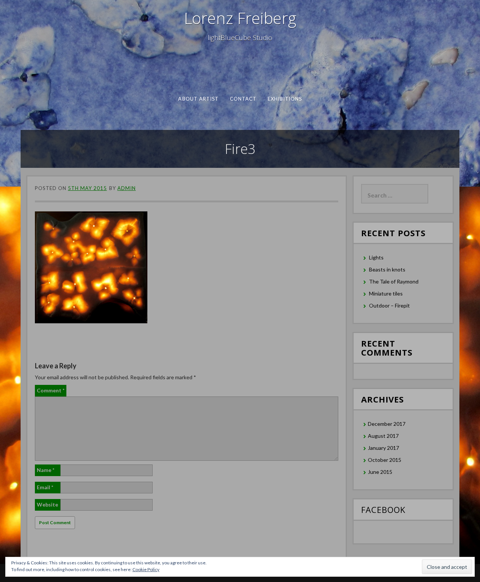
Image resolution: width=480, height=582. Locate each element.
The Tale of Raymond (393, 281)
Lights (376, 257)
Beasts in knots (387, 269)
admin (126, 188)
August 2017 (383, 436)
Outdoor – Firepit (389, 305)
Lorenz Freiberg (240, 18)
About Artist (198, 99)
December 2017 (386, 424)
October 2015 (384, 460)
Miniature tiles (386, 293)
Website (47, 504)
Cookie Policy (145, 569)
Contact (243, 99)
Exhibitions (284, 99)
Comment (50, 390)
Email (45, 487)
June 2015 (380, 472)
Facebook (383, 509)
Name (45, 470)
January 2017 (383, 448)
